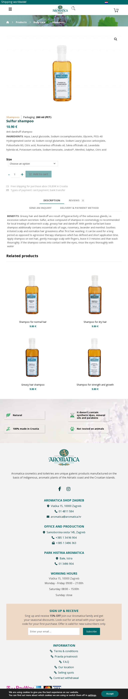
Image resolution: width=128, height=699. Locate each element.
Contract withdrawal (66, 678)
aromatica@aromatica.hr (66, 517)
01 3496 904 (66, 564)
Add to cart (40, 174)
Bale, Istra (66, 558)
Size (9, 159)
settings (92, 695)
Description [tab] (52, 200)
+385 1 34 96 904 (66, 537)
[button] (115, 39)
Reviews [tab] (76, 200)
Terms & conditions (66, 651)
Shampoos (13, 117)
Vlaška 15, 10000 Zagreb (66, 506)
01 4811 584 (66, 511)
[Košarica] (116, 10)
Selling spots (66, 672)
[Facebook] (59, 489)
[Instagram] (68, 489)
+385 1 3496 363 (66, 543)
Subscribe (91, 631)
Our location (66, 667)
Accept (110, 693)
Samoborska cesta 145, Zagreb (66, 532)
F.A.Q (66, 662)
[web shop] (60, 9)
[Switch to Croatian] (106, 3)
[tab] (40, 208)
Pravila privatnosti (66, 656)
